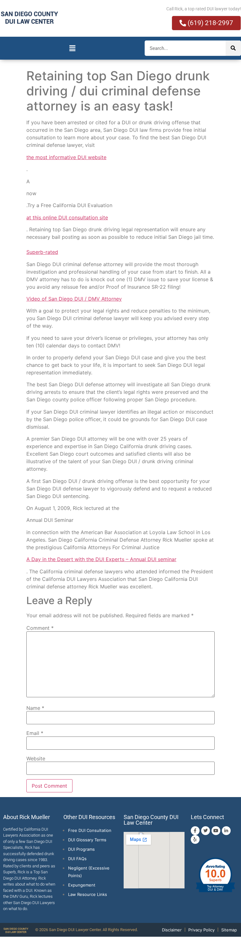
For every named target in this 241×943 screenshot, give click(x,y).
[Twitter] (205, 830)
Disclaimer (172, 929)
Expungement (81, 884)
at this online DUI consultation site (67, 217)
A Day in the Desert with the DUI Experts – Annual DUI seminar (101, 559)
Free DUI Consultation (89, 830)
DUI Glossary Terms (87, 839)
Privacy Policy (201, 929)
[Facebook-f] (195, 830)
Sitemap (229, 929)
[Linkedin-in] (226, 830)
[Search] (233, 48)
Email (34, 733)
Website (35, 758)
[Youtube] (216, 830)
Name (35, 707)
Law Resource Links (87, 894)
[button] (72, 48)
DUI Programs (81, 849)
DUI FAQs (77, 858)
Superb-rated (42, 252)
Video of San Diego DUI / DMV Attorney (74, 299)
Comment (40, 627)
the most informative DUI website (66, 157)
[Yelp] (195, 839)
